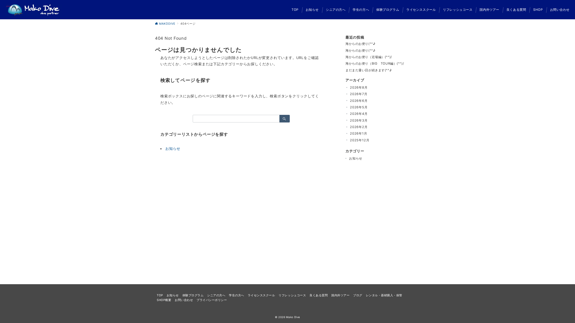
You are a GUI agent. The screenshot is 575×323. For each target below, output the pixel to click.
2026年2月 (359, 127)
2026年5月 (359, 107)
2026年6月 (359, 101)
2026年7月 (358, 94)
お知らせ (172, 148)
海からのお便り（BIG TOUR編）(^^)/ (374, 63)
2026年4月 (359, 114)
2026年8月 (359, 87)
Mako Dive (293, 317)
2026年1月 (358, 133)
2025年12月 (359, 140)
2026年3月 (359, 120)
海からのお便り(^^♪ (360, 44)
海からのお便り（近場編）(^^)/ (368, 57)
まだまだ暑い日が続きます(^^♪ (368, 70)
